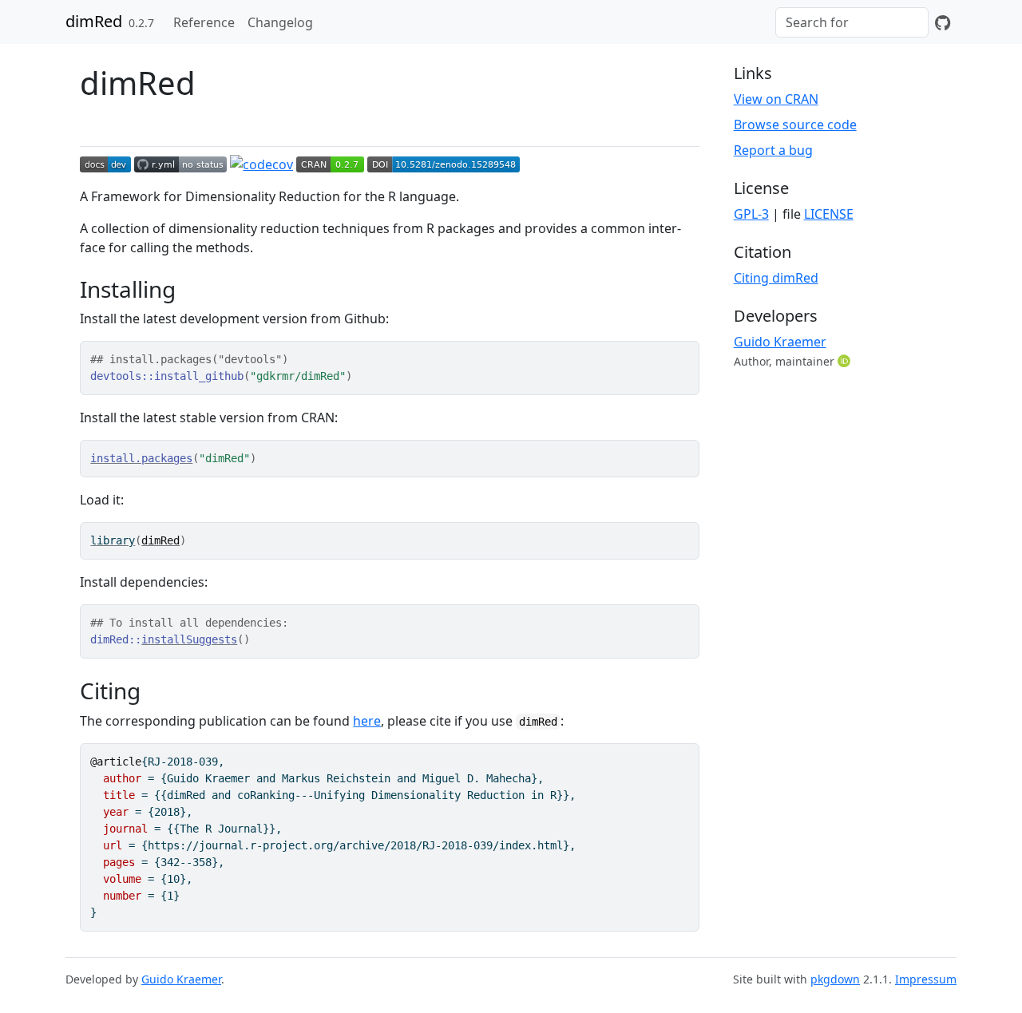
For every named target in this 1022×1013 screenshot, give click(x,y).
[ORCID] (846, 361)
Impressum (926, 979)
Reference (204, 22)
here (367, 721)
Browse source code (795, 124)
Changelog (280, 22)
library (112, 540)
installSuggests (189, 639)
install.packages (141, 458)
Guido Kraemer (780, 341)
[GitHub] (943, 22)
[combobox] (852, 22)
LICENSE (829, 214)
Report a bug (773, 150)
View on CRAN (776, 99)
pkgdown (835, 979)
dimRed (93, 21)
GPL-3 (751, 214)
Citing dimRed (776, 278)
